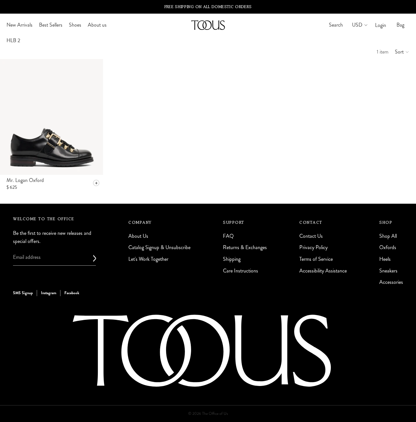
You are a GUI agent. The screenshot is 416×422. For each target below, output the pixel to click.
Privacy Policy (313, 247)
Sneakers (388, 270)
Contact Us (311, 236)
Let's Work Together (148, 259)
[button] (402, 52)
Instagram (48, 292)
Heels (385, 259)
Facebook (71, 292)
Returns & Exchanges (245, 247)
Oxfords (387, 247)
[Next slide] (93, 117)
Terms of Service (316, 259)
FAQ (228, 236)
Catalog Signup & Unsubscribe (159, 247)
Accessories (391, 282)
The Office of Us (215, 413)
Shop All (388, 236)
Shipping (231, 259)
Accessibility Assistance (323, 270)
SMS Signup (23, 292)
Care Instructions (240, 270)
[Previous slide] (10, 117)
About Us (138, 236)
